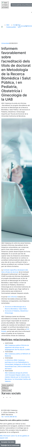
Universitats (5, 43)
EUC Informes (12, 297)
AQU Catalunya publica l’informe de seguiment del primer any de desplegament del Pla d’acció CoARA (17, 347)
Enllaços (5, 388)
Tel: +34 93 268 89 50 (9, 417)
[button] (13, 397)
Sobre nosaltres (7, 385)
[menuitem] (9, 26)
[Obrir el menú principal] (5, 4)
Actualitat (24, 26)
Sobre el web (6, 390)
